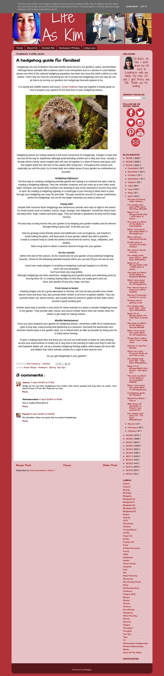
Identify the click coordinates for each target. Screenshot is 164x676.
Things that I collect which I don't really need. (137, 340)
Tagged (126, 625)
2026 (129, 158)
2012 (129, 474)
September (133, 179)
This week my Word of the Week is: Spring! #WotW (136, 325)
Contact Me (48, 48)
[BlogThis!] (60, 364)
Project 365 (129, 594)
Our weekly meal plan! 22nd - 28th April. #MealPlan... (137, 257)
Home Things (30, 367)
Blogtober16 (129, 499)
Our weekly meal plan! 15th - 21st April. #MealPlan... (137, 308)
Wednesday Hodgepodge (135, 643)
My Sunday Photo (132, 582)
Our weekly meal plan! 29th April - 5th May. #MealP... (137, 207)
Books (126, 514)
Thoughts (127, 631)
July (130, 186)
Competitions (129, 530)
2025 (129, 162)
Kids (125, 570)
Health (126, 560)
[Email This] (57, 364)
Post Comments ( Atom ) (42, 470)
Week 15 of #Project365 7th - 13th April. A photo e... (137, 317)
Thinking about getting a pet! (134, 301)
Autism (126, 484)
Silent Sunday (130, 616)
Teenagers (128, 628)
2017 (129, 456)
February (132, 427)
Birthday (127, 493)
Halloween (128, 557)
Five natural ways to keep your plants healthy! (137, 290)
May (130, 193)
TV (124, 640)
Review (126, 600)
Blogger (88, 670)
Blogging (127, 496)
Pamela (25, 414)
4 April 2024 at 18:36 (50, 399)
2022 (129, 439)
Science (127, 606)
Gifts (125, 554)
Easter (126, 539)
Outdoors (43, 367)
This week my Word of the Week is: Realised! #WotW (136, 275)
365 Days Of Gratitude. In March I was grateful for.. (134, 407)
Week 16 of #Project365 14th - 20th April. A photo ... (137, 266)
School (126, 603)
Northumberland (131, 588)
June (130, 189)
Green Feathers (70, 87)
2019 (129, 449)
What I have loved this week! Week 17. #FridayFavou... (137, 231)
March (131, 424)
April (130, 196)
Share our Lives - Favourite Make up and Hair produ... (137, 353)
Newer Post (23, 465)
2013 (129, 470)
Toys (125, 637)
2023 (129, 435)
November (133, 172)
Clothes (127, 527)
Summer (127, 622)
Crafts (126, 533)
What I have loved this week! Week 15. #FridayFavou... (137, 333)
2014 (129, 467)
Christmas (128, 523)
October (132, 175)
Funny (126, 551)
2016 (129, 460)
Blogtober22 (129, 511)
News (125, 585)
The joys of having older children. (136, 200)
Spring (52, 367)
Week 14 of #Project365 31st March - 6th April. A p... (137, 369)
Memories (128, 579)
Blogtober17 (129, 502)
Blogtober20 (129, 508)
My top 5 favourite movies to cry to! (136, 296)
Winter (126, 649)
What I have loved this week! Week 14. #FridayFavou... (137, 387)
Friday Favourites (131, 548)
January (132, 431)
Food (125, 545)
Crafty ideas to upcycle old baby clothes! (136, 244)
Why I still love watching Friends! (136, 238)
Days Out (127, 536)
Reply (25, 392)
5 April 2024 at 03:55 (42, 414)
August (131, 182)
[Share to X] (63, 364)
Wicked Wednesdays (133, 646)
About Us (32, 48)
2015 (129, 463)
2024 (129, 165)
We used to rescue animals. (136, 251)
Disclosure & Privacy (69, 48)
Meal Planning (130, 576)
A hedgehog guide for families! (136, 394)
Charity (126, 517)
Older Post (110, 465)
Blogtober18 (129, 505)
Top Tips (61, 367)
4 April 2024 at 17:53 (42, 382)
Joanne (26, 382)
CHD (125, 520)
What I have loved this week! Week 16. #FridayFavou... (137, 282)
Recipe (126, 597)
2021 (129, 442)
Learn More (132, 6)
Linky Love (89, 48)
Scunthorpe (129, 610)
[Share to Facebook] (66, 364)
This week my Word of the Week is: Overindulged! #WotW (136, 379)
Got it (144, 6)
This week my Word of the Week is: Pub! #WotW (136, 224)
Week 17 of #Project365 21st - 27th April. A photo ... (137, 215)
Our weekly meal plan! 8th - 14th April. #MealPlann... (137, 361)
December (133, 168)
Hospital (127, 567)
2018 (129, 453)
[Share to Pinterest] (69, 364)
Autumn (127, 487)
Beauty (126, 490)
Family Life (128, 542)
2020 (129, 446)
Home (20, 48)
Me (124, 573)
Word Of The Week (132, 653)
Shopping (127, 613)
